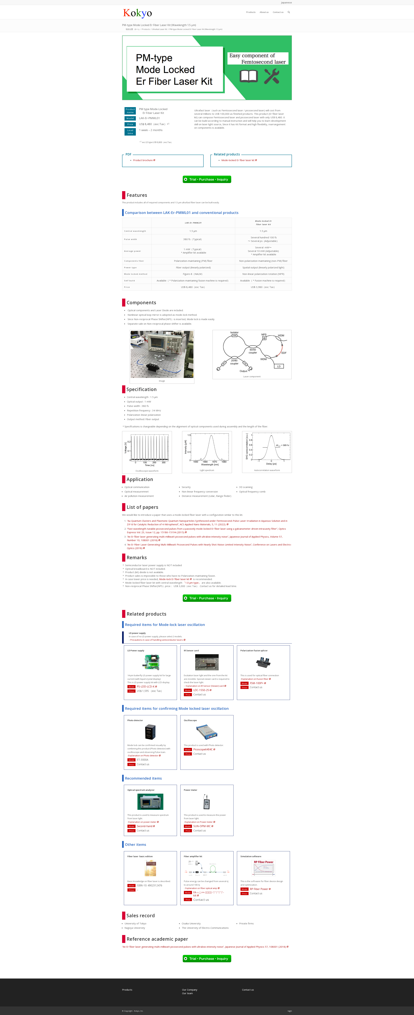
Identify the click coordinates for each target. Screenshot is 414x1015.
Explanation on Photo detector (143, 755)
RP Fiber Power (259, 889)
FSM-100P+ (256, 683)
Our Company (189, 989)
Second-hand (144, 826)
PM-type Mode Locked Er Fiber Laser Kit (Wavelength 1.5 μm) (159, 25)
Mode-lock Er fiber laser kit (174, 579)
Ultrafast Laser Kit (159, 29)
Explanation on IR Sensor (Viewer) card (204, 685)
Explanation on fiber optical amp (201, 888)
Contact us (248, 989)
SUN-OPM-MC (202, 826)
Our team (187, 993)
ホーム (137, 29)
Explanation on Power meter (199, 821)
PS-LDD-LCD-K (145, 686)
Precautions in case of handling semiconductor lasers (156, 639)
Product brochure (143, 160)
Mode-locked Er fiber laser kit (237, 160)
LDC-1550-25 (201, 690)
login (290, 1011)
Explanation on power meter (142, 821)
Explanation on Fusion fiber (254, 678)
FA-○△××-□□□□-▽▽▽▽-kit (208, 894)
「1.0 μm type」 (192, 582)
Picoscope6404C (203, 749)
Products (146, 29)
